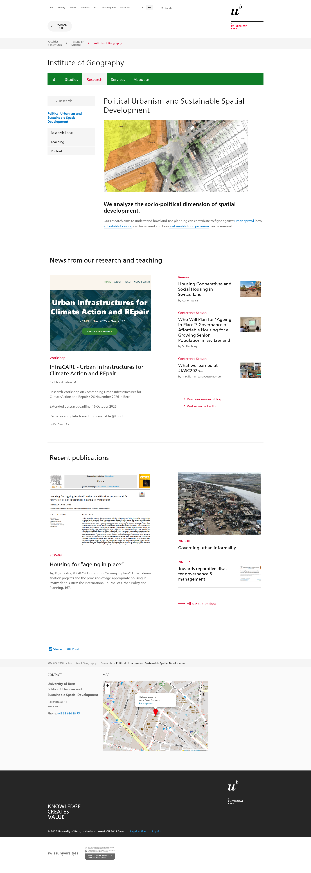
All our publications (201, 603)
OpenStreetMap (195, 750)
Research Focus (62, 132)
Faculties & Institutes (55, 43)
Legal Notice (138, 831)
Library (61, 7)
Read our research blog (204, 399)
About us (141, 79)
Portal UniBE (62, 26)
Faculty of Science (77, 43)
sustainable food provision (189, 226)
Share (57, 649)
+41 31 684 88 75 (68, 713)
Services (118, 79)
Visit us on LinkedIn (201, 406)
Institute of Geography (82, 663)
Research (94, 79)
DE (142, 7)
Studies (71, 79)
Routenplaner (146, 703)
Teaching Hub (109, 7)
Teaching (57, 141)
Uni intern (125, 7)
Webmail (84, 7)
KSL (96, 7)
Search (168, 8)
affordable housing (118, 226)
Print (75, 649)
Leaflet (186, 750)
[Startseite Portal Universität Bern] (247, 16)
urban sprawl (244, 220)
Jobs (51, 7)
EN (149, 7)
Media (73, 7)
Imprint (156, 831)
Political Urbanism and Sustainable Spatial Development (65, 117)
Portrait (56, 151)
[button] (155, 712)
